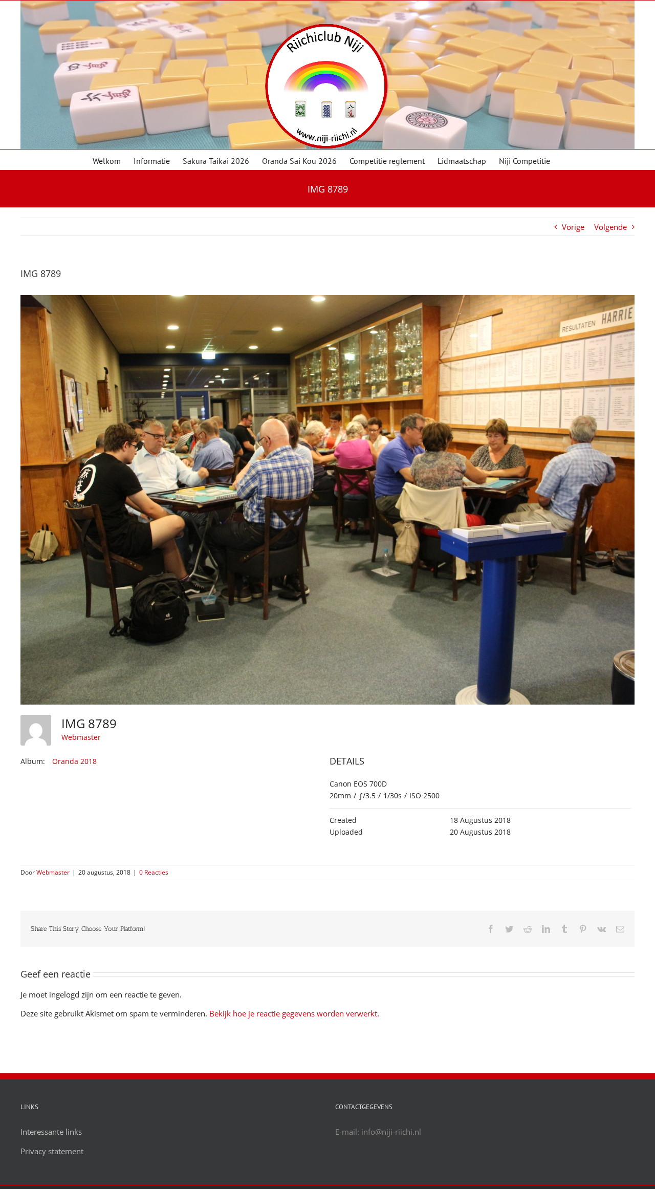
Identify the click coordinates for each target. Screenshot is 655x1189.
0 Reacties (153, 872)
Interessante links (51, 1132)
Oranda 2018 (74, 761)
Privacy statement (51, 1151)
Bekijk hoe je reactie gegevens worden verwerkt (293, 1013)
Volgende (610, 227)
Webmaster (81, 737)
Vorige (573, 227)
